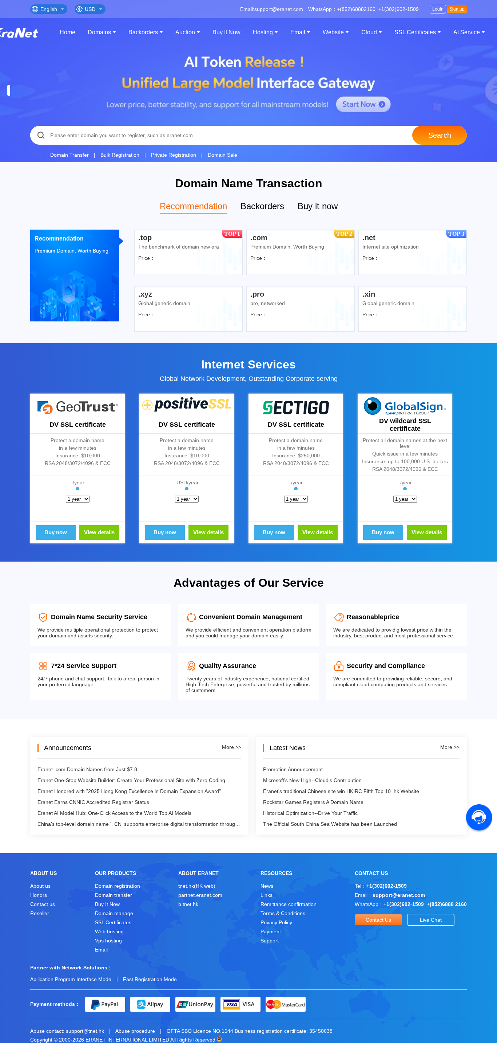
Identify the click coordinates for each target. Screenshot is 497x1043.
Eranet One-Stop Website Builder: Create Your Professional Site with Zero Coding (131, 780)
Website (333, 32)
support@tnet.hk (85, 1031)
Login (438, 9)
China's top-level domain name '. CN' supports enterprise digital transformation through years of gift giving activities (139, 824)
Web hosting (109, 931)
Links (267, 895)
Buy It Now (226, 32)
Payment (271, 931)
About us (40, 886)
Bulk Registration (119, 155)
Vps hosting (108, 941)
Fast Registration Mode (150, 979)
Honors (38, 895)
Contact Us (378, 920)
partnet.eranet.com (200, 895)
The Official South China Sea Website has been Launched (330, 824)
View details (99, 532)
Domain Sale (222, 155)
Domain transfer (113, 895)
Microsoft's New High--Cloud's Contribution (312, 780)
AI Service (466, 32)
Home (67, 32)
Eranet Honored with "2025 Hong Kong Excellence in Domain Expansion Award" (129, 791)
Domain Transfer (69, 155)
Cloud (369, 32)
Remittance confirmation (289, 904)
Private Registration (173, 155)
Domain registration (117, 886)
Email (297, 32)
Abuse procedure (135, 1031)
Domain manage (114, 913)
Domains (99, 32)
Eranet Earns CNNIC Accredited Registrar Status (93, 802)
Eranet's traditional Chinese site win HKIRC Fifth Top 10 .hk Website (341, 791)
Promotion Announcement (293, 769)
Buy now (55, 532)
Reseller (39, 913)
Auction (185, 32)
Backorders (143, 32)
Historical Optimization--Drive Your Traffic (310, 813)
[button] (8, 90)
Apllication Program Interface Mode (70, 979)
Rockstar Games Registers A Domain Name (313, 802)
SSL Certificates (415, 32)
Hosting (263, 32)
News (267, 886)
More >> (231, 747)
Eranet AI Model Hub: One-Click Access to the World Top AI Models (114, 813)
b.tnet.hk (188, 904)
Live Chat (431, 920)
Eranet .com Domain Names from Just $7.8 (87, 769)
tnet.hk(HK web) (196, 886)
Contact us (42, 904)
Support (270, 941)
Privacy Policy (276, 922)
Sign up (457, 9)
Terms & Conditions (283, 913)
